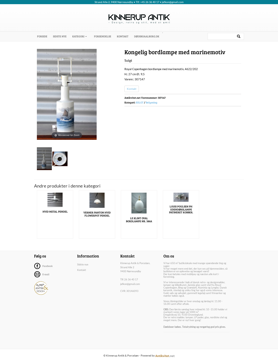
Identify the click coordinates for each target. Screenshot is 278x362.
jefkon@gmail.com (130, 283)
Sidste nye (60, 36)
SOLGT (140, 102)
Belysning (151, 102)
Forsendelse (102, 36)
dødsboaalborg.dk (146, 36)
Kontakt (122, 36)
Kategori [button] (78, 36)
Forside (43, 36)
